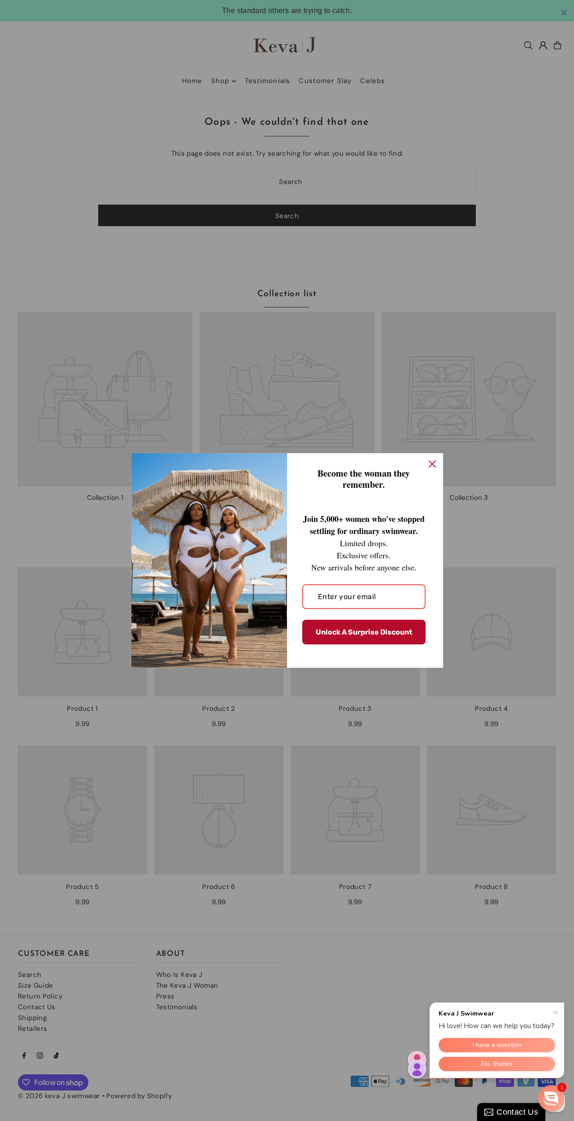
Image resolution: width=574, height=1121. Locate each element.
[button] (551, 1098)
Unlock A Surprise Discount (364, 632)
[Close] (432, 464)
